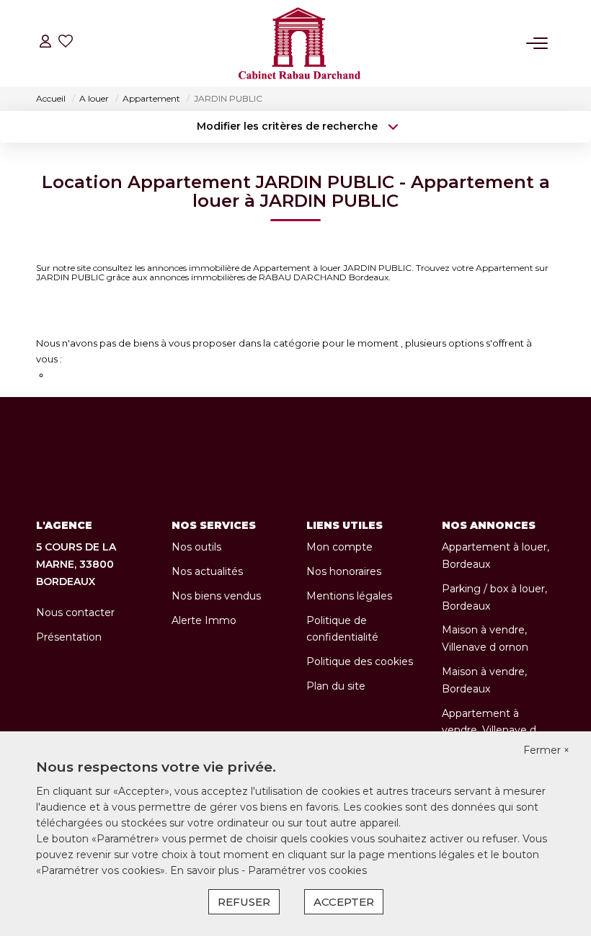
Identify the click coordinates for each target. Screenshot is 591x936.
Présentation (69, 636)
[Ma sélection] (65, 43)
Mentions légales (349, 595)
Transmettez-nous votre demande (130, 374)
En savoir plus (205, 870)
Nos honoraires (343, 571)
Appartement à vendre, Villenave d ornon (489, 730)
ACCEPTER (344, 902)
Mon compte (339, 546)
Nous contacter (75, 612)
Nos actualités (207, 571)
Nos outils (196, 546)
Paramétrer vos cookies (307, 870)
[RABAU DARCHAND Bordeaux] (300, 43)
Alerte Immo (204, 620)
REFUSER (244, 902)
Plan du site (335, 685)
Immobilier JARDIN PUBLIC (127, 319)
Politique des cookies (359, 661)
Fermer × (546, 750)
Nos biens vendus (216, 595)
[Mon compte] (45, 43)
